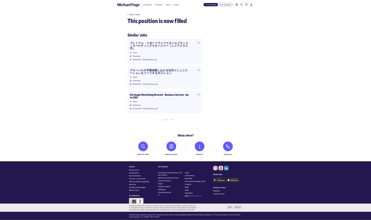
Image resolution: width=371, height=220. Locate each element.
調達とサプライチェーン (193, 196)
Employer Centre (219, 188)
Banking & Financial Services (168, 178)
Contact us (228, 154)
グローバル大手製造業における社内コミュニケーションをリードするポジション (159, 71)
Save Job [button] (198, 43)
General (132, 167)
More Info (238, 207)
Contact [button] (176, 5)
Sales (187, 190)
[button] (134, 14)
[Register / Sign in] (251, 4)
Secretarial (189, 193)
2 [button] (164, 120)
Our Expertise (163, 167)
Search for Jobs (143, 154)
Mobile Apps (217, 174)
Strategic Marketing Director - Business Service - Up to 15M (159, 96)
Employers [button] (159, 5)
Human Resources (164, 192)
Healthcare (162, 189)
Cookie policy (134, 173)
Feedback (216, 191)
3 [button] (167, 120)
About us (199, 154)
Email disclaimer (135, 176)
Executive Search (164, 187)
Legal (187, 173)
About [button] (168, 5)
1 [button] (162, 120)
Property (188, 184)
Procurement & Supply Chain (195, 181)
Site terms (132, 184)
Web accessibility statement (139, 182)
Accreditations (134, 196)
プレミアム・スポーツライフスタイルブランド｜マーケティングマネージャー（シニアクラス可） (159, 45)
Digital (160, 184)
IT (158, 195)
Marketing (188, 178)
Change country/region (137, 187)
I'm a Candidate (210, 5)
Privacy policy (134, 170)
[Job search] (241, 5)
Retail (187, 187)
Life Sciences (189, 176)
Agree (230, 207)
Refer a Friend (134, 190)
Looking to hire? (219, 194)
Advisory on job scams (137, 179)
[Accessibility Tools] (236, 4)
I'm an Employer (225, 5)
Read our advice (171, 154)
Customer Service (164, 181)
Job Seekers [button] (147, 5)
